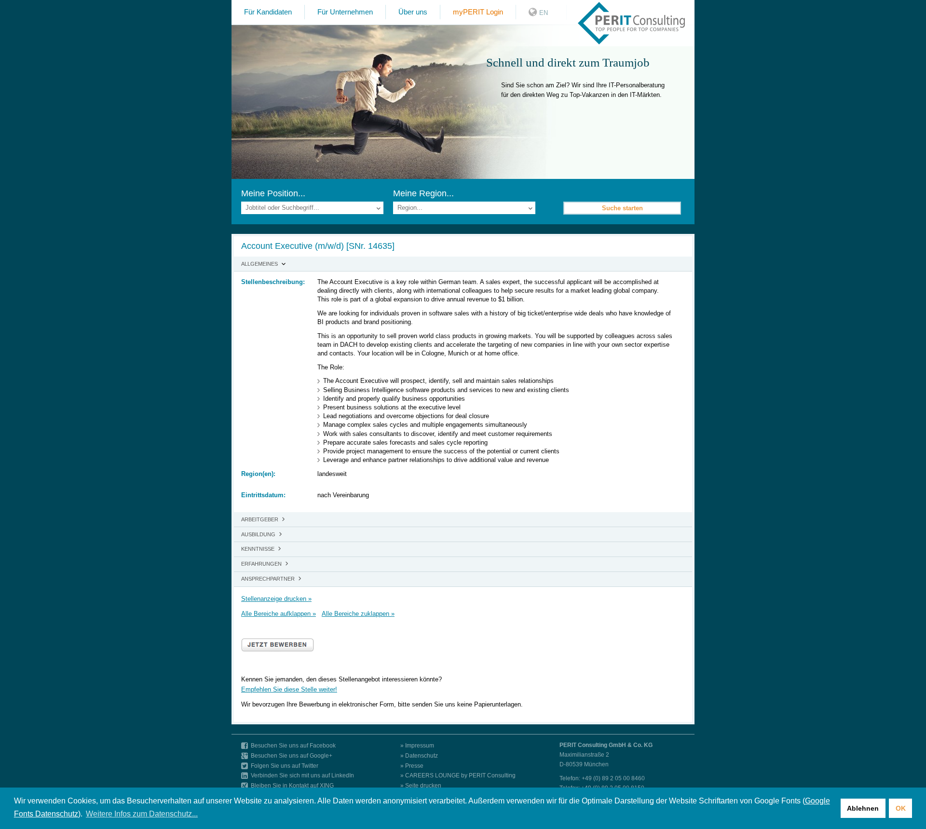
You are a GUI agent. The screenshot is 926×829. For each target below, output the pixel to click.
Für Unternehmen (345, 12)
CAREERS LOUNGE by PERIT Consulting (460, 775)
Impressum (419, 745)
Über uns (412, 12)
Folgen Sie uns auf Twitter (284, 765)
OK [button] (901, 808)
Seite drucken (423, 785)
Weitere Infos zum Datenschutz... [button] (142, 814)
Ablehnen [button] (863, 808)
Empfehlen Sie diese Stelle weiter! (289, 689)
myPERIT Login (478, 12)
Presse (414, 765)
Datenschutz (421, 755)
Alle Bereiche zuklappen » (358, 613)
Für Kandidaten (268, 12)
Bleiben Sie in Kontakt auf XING (292, 785)
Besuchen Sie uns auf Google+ (291, 755)
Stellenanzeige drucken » (276, 598)
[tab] (463, 264)
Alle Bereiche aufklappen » (278, 613)
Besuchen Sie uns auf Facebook (293, 745)
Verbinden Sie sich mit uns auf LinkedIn (302, 775)
